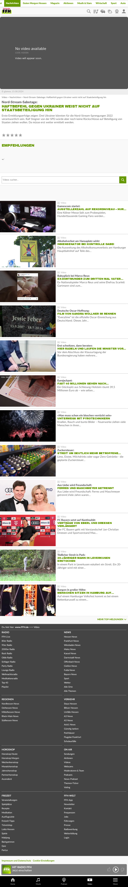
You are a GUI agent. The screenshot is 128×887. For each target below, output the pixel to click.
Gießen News (70, 666)
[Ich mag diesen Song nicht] (122, 869)
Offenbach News (72, 662)
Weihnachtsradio (9, 674)
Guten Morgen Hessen (34, 3)
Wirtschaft (101, 3)
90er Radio (7, 645)
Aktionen (68, 3)
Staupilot (102, 10)
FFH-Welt (70, 796)
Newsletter (69, 804)
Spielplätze (7, 804)
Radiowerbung (71, 829)
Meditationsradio (10, 679)
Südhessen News (10, 720)
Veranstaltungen (9, 800)
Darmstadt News (72, 658)
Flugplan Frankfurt (72, 737)
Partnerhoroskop (10, 775)
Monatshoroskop (10, 767)
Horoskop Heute (10, 754)
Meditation (7, 813)
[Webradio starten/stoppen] (116, 869)
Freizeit (6, 796)
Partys (5, 850)
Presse (67, 825)
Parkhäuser (69, 733)
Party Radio (7, 666)
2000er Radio (8, 649)
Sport (113, 3)
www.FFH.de (21, 627)
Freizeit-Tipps (8, 821)
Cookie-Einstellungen (43, 861)
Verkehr (69, 699)
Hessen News (70, 637)
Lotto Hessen (8, 829)
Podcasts (68, 775)
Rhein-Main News (10, 716)
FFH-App (68, 800)
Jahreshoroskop (9, 771)
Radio (5, 632)
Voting (67, 787)
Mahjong (6, 838)
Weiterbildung (70, 834)
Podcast (64, 884)
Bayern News (70, 674)
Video (4, 97)
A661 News (70, 725)
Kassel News (70, 654)
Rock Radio (7, 654)
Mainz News (70, 649)
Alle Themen (70, 691)
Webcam (116, 10)
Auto (123, 3)
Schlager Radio (8, 662)
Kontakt (68, 809)
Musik (38, 884)
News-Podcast (71, 779)
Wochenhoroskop (10, 762)
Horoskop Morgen (10, 758)
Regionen (8, 699)
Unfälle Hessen (71, 712)
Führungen (69, 821)
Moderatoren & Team (74, 771)
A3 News (68, 716)
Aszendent (7, 779)
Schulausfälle (70, 741)
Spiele (4, 834)
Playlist (95, 10)
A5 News (68, 720)
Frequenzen (69, 813)
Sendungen (69, 754)
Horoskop (8, 750)
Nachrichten (12, 3)
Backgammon (8, 842)
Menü (115, 884)
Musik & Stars (84, 3)
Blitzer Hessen (71, 708)
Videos (67, 762)
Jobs (66, 817)
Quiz (4, 846)
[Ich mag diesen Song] (109, 869)
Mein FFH (123, 10)
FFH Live (6, 637)
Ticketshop (7, 825)
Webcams (68, 767)
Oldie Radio (7, 658)
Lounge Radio (8, 670)
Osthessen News (10, 708)
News (67, 632)
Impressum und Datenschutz (16, 861)
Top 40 (5, 683)
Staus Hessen (70, 704)
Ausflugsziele (8, 817)
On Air (68, 750)
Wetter (109, 10)
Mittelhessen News (11, 712)
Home (12, 884)
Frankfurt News (71, 641)
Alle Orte (68, 687)
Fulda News (69, 670)
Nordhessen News (10, 704)
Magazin (55, 3)
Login (66, 838)
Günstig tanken (71, 729)
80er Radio (7, 641)
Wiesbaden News (72, 645)
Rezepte (6, 809)
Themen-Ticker (71, 783)
